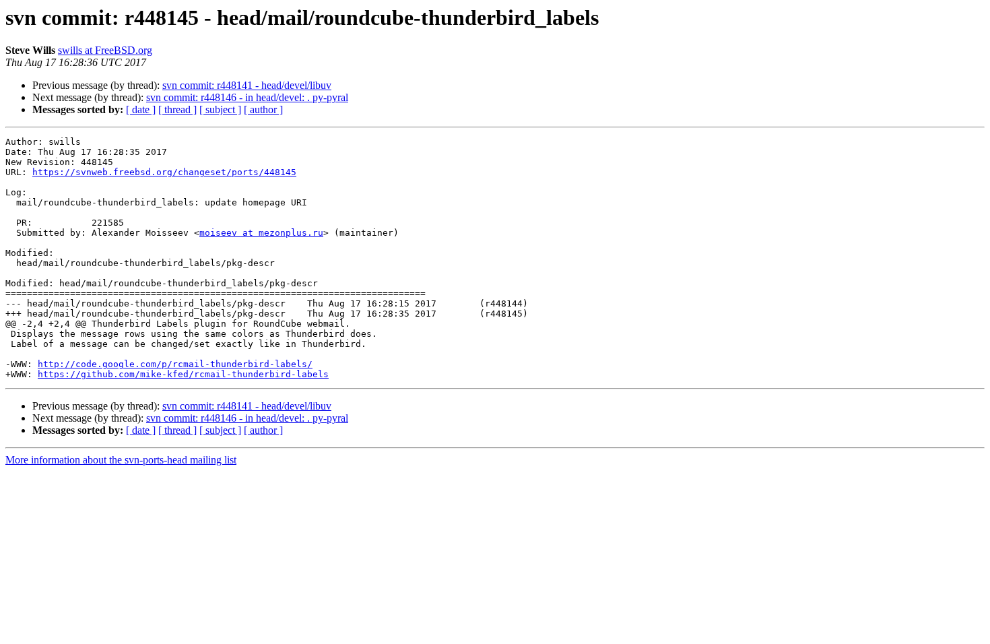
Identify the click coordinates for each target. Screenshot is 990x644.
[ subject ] (220, 109)
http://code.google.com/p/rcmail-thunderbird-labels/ (175, 364)
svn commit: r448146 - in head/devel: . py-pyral (247, 97)
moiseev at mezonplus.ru (261, 233)
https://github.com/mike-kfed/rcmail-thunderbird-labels (183, 374)
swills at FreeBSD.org (105, 50)
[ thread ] (177, 109)
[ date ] (141, 109)
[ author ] (263, 109)
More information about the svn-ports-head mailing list (120, 459)
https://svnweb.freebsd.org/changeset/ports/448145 (164, 172)
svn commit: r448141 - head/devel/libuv (246, 85)
